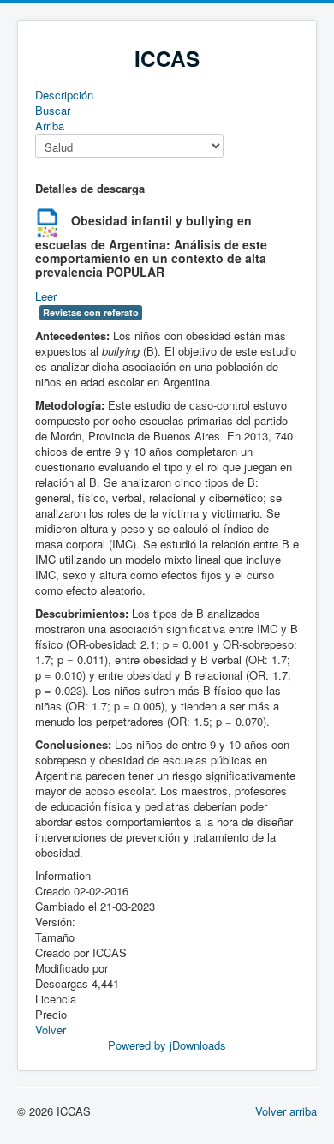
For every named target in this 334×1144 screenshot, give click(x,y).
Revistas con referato (91, 312)
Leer (46, 296)
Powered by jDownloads (167, 1045)
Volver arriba (286, 1111)
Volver (50, 1029)
